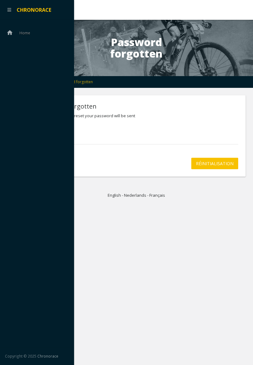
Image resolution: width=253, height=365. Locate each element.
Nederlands (135, 195)
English (114, 195)
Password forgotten (75, 81)
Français (157, 195)
